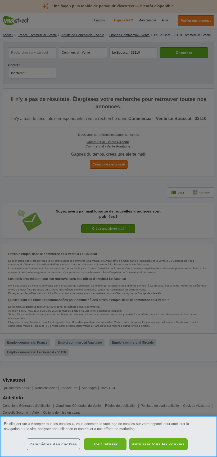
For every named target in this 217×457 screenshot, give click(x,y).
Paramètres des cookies (53, 444)
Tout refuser (105, 444)
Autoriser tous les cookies (158, 444)
